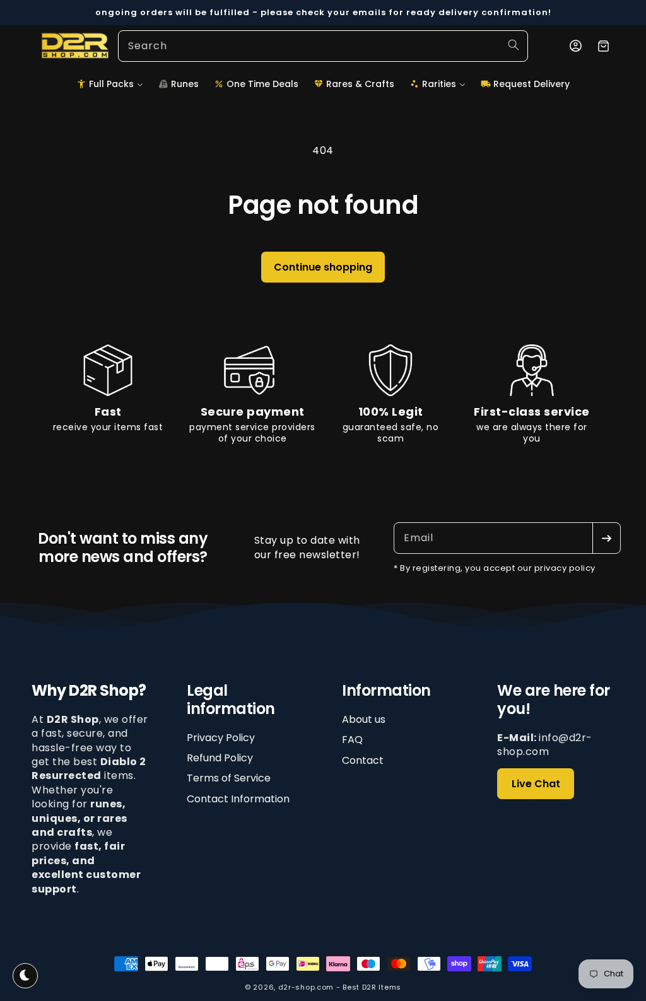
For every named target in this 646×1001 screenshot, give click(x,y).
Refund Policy (220, 758)
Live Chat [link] (536, 783)
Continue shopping (323, 267)
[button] (110, 84)
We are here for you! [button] (553, 700)
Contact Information (238, 799)
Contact (363, 760)
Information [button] (386, 691)
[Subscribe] (606, 538)
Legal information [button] (231, 700)
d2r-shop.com (306, 987)
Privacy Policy (221, 738)
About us (363, 720)
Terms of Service (229, 778)
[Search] (513, 45)
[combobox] (323, 46)
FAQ (352, 739)
